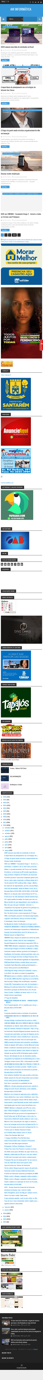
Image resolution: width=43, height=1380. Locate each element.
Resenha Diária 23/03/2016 (12, 1091)
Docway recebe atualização (11, 153)
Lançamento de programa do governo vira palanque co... (22, 907)
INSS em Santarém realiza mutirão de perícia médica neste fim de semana (24, 1341)
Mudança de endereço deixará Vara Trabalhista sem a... (21, 987)
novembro (8, 828)
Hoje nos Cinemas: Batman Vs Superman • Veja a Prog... (21, 1028)
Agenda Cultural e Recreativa (13, 1203)
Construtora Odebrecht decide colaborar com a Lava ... (21, 1119)
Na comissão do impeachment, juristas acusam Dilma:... (21, 886)
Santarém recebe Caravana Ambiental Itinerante (19, 1171)
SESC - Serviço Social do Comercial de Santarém (19, 1187)
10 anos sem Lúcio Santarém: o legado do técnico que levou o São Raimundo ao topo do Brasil (25, 1321)
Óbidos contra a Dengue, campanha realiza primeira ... (21, 1176)
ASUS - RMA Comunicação (10, 27)
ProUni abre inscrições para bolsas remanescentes (20, 1157)
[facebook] (30, 2)
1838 (14, 235)
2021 (4, 811)
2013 (4, 1219)
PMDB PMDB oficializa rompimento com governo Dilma (21, 946)
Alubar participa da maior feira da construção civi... (20, 1039)
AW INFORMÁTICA (20, 9)
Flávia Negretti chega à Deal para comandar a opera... (21, 970)
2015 (4, 1213)
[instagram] (33, 2)
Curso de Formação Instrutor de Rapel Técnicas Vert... (21, 957)
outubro (7, 830)
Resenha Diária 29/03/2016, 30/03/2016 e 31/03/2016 (21, 891)
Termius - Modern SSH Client (18, 768)
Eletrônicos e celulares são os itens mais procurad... (21, 866)
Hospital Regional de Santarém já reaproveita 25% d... (21, 943)
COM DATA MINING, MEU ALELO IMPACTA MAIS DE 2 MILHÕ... (22, 1023)
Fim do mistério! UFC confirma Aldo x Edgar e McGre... (21, 883)
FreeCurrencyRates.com (7, 483)
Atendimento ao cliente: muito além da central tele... (21, 1026)
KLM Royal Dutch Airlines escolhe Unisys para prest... (21, 962)
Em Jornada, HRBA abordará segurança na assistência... (21, 979)
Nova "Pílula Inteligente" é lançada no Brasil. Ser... (20, 1110)
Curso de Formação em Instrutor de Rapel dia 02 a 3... (21, 1124)
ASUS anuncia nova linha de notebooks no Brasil (17, 46)
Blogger (36, 1349)
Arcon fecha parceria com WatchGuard (16, 968)
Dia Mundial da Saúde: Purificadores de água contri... (21, 924)
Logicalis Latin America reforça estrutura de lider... (20, 918)
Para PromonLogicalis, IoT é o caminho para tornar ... (21, 1005)
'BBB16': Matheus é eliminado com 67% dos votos (20, 1108)
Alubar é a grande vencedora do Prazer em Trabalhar (21, 869)
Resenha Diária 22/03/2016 (12, 1184)
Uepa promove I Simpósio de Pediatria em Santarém (20, 875)
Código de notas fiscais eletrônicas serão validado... (20, 1089)
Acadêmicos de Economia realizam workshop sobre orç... (22, 954)
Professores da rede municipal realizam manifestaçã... (21, 897)
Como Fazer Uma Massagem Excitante (16, 1143)
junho (7, 842)
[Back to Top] (22, 1365)
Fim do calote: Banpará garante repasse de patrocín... (21, 1168)
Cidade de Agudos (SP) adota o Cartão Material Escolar (21, 1045)
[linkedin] (35, 2)
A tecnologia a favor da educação (14, 921)
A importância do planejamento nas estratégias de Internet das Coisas (21, 67)
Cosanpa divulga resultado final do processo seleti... (21, 1020)
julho (6, 839)
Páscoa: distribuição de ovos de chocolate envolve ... (21, 1056)
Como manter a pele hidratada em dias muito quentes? (21, 1102)
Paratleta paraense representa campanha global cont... (21, 877)
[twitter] (38, 2)
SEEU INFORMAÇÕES (15, 776)
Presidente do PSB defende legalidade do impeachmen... (22, 959)
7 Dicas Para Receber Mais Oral (14, 1135)
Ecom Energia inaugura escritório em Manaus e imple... (21, 948)
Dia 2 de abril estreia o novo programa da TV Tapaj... (20, 913)
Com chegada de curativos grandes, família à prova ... (21, 1067)
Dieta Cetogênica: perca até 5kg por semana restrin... (21, 1193)
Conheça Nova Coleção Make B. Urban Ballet (18, 910)
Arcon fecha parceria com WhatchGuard (16, 1080)
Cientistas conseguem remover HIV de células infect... (21, 1100)
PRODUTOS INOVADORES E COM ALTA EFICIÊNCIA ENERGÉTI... (22, 927)
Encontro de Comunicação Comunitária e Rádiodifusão (21, 929)
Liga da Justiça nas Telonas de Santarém (17, 1165)
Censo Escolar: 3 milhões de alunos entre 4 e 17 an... (21, 992)
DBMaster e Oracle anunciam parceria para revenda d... (21, 1086)
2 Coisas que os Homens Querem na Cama (17, 1130)
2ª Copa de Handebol (11, 998)
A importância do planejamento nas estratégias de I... (21, 855)
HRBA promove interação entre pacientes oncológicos (21, 1042)
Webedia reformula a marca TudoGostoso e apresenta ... (22, 1037)
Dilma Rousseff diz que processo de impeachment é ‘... (21, 1113)
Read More (4, 60)
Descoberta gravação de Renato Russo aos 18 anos (20, 990)
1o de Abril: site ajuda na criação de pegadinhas (19, 973)
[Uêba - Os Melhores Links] (7, 366)
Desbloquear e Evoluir (16, 784)
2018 (4, 819)
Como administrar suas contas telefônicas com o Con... (21, 1097)
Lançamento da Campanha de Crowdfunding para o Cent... (22, 1059)
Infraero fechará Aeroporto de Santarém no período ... (21, 1069)
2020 (5, 814)
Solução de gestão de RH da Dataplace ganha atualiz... (21, 1053)
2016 (4, 825)
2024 (5, 802)
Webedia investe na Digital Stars (14, 935)
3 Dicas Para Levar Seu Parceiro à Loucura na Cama (20, 1149)
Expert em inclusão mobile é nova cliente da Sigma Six (21, 1050)
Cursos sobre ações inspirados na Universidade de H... (21, 880)
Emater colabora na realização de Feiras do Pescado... (21, 1182)
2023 (5, 805)
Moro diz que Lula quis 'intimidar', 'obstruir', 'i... (19, 905)
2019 (4, 817)
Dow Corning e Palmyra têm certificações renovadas (20, 981)
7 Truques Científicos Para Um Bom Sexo (17, 1138)
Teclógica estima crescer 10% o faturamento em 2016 (21, 1061)
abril (6, 847)
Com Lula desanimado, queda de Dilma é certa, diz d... (21, 888)
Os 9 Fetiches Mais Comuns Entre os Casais (18, 1132)
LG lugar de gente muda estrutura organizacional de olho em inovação (22, 110)
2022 (5, 808)
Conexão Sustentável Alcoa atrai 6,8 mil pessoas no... (21, 932)
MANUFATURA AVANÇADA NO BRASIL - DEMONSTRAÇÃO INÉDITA (21, 1001)
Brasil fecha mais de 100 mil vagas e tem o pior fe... (20, 1116)
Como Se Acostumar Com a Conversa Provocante (19, 1141)
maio (6, 845)
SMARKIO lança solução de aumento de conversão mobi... (22, 938)
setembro (8, 833)
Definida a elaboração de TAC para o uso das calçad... (21, 1154)
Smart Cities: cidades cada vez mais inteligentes (19, 940)
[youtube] (41, 2)
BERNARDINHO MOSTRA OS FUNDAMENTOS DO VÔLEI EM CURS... (21, 1017)
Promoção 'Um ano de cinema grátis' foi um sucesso (20, 1160)
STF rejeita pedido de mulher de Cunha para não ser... (21, 899)
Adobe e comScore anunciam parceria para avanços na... (22, 1048)
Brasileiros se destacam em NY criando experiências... (21, 872)
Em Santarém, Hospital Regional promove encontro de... (22, 1031)
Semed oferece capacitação (13, 995)
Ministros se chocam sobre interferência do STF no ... (21, 894)
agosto (7, 836)
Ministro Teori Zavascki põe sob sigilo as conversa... (20, 1121)
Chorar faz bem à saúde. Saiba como (15, 1195)
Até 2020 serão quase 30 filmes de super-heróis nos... (21, 1152)
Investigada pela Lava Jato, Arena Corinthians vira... (20, 1105)
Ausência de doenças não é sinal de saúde (17, 1190)
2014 (4, 1216)
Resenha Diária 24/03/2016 (13, 1072)
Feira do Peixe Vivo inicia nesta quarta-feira (18, 1162)
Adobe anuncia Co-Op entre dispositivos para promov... (21, 1078)
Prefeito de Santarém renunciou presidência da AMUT (21, 1173)
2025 (5, 800)
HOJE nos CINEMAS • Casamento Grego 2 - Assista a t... (21, 864)
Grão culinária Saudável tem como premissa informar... (21, 1075)
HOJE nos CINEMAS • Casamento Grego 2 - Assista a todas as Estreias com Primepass (20, 194)
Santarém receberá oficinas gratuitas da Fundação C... (21, 951)
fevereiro (8, 1207)
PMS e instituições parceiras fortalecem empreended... (21, 916)
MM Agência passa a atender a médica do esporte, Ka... (21, 976)
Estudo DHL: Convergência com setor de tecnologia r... (21, 984)
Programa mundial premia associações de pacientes (20, 1013)
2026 (5, 797)
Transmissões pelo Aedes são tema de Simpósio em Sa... (22, 1034)
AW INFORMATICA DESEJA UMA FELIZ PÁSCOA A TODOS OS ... (22, 1064)
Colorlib (24, 1368)
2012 (4, 1222)
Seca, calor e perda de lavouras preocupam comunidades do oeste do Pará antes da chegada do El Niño (26, 1331)
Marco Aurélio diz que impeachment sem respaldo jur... (21, 902)
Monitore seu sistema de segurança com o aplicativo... (21, 1094)
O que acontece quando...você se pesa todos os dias (20, 1198)
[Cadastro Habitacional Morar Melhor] (21, 284)
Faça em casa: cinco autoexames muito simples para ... (21, 1201)
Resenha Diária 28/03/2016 (12, 1008)
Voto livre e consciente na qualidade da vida (18, 1083)
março (7, 850)
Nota (5, 1010)
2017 (4, 822)
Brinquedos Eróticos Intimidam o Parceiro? (18, 1146)
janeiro (7, 1210)
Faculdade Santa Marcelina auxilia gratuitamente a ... (21, 965)
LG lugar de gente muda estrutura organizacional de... (21, 858)
